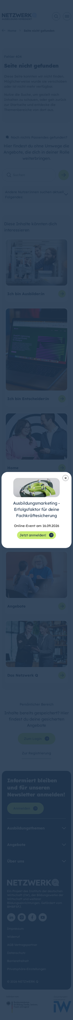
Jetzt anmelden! (32, 535)
